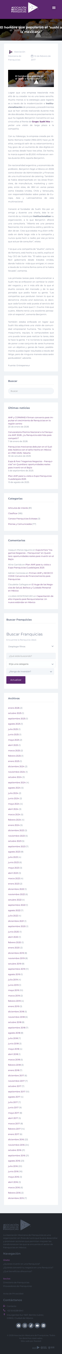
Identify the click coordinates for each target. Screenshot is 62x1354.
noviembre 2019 (16, 958)
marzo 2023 (14, 878)
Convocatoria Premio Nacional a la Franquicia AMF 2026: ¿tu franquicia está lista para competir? (30, 435)
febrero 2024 (14, 819)
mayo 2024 (14, 804)
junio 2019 (13, 985)
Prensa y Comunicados (20, 524)
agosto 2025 (14, 723)
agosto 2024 (14, 787)
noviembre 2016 (16, 1145)
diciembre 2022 (16, 889)
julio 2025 (13, 729)
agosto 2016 (14, 1160)
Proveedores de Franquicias (17, 1286)
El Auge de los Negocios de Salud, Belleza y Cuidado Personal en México (30, 587)
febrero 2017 (14, 1128)
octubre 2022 (14, 899)
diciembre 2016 (16, 1139)
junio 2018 (13, 1043)
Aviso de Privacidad (13, 1293)
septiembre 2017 (16, 1091)
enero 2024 (14, 825)
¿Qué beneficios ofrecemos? (17, 1271)
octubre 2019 (14, 963)
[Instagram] (25, 1325)
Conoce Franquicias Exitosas (22, 518)
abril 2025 (13, 745)
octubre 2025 (14, 713)
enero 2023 (13, 883)
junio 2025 (13, 734)
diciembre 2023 (16, 830)
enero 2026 (14, 708)
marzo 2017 (14, 1123)
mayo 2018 (13, 1049)
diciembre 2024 (16, 766)
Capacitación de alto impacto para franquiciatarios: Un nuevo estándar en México (30, 599)
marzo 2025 (14, 750)
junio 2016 (13, 1171)
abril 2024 (13, 809)
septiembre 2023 (16, 846)
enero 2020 (14, 947)
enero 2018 (13, 1070)
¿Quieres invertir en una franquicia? (21, 1264)
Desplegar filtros (16, 646)
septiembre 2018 (16, 1027)
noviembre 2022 (16, 894)
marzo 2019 (14, 995)
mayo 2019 (13, 990)
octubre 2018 (14, 1022)
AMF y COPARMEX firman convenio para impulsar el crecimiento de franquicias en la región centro (31, 420)
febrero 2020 (14, 942)
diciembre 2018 (16, 1011)
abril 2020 (13, 937)
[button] (53, 7)
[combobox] (31, 664)
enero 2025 (13, 761)
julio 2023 (13, 857)
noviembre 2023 (16, 835)
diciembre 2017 (16, 1075)
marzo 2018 (14, 1059)
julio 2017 (13, 1102)
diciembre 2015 (16, 1198)
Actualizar (15, 679)
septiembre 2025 (16, 718)
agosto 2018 (14, 1033)
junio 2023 (13, 862)
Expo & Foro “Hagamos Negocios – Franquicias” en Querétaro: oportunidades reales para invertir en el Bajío (30, 464)
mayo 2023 (13, 867)
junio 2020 (13, 931)
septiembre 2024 (17, 782)
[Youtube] (37, 1325)
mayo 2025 (13, 740)
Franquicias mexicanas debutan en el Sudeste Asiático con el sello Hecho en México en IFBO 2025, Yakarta (30, 449)
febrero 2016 (14, 1192)
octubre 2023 (14, 841)
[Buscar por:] (31, 391)
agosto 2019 (14, 974)
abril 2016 (13, 1182)
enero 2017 (13, 1134)
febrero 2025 (14, 755)
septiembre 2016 (16, 1155)
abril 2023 (13, 873)
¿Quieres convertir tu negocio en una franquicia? (28, 1267)
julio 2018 (13, 1038)
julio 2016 (13, 1166)
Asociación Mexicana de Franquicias (16, 56)
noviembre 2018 (16, 1017)
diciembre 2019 (16, 953)
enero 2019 (13, 1006)
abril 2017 (13, 1118)
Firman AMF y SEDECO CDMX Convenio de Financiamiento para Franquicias (30, 576)
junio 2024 (13, 798)
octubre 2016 (14, 1150)
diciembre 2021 (16, 921)
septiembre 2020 (17, 926)
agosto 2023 (14, 851)
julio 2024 (13, 793)
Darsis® (37, 1341)
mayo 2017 (13, 1113)
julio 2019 (13, 979)
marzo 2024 (14, 814)
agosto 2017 (14, 1097)
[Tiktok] (31, 1325)
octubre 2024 (15, 777)
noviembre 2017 (16, 1081)
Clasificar (12, 513)
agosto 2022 (14, 910)
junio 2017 (13, 1107)
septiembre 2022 (16, 905)
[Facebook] (18, 1325)
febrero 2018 (14, 1065)
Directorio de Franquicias (16, 1282)
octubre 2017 (14, 1086)
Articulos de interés (18, 508)
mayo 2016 (13, 1177)
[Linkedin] (43, 1325)
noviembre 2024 (16, 772)
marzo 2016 (14, 1187)
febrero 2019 (14, 1001)
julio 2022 (13, 915)
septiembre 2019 (16, 969)
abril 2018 (13, 1054)
